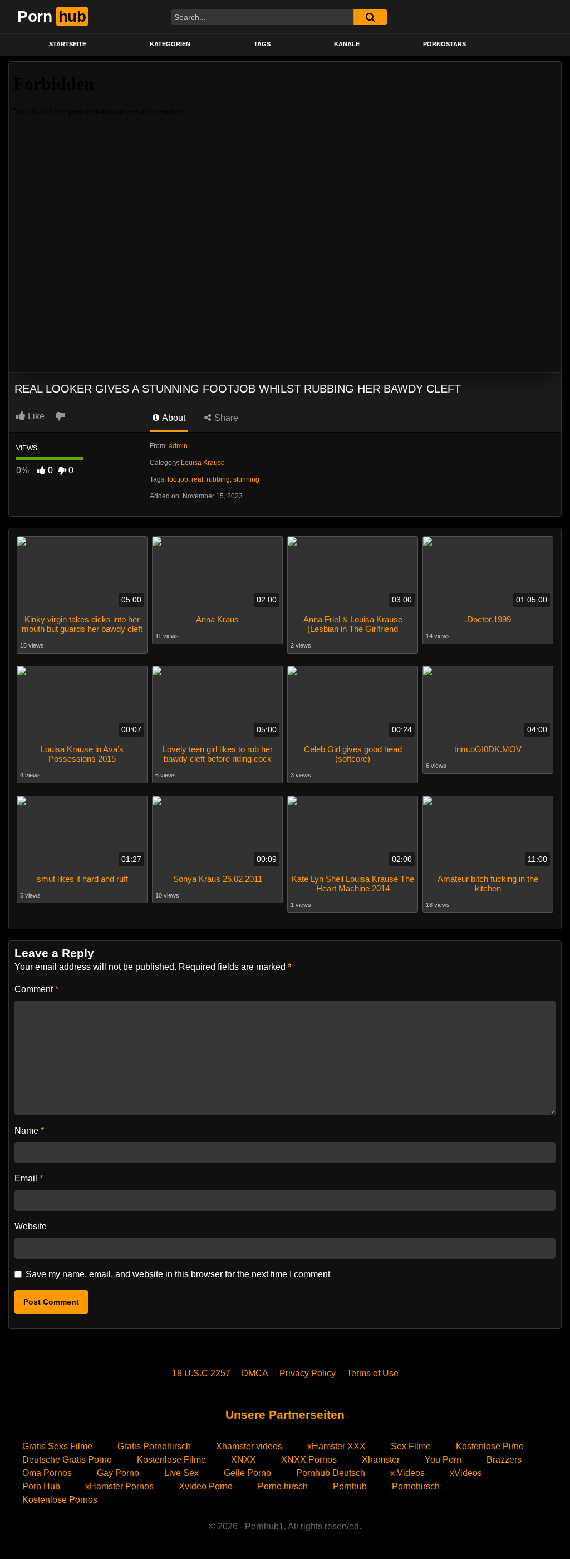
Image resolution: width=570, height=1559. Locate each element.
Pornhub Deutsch (330, 1473)
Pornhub (350, 1486)
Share (225, 418)
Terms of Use (373, 1373)
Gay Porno (118, 1473)
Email (28, 1178)
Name (29, 1130)
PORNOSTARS (444, 44)
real (197, 479)
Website (30, 1226)
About (172, 418)
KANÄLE (347, 44)
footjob (178, 479)
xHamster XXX (336, 1446)
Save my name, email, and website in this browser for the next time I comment (178, 1274)
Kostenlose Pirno (490, 1446)
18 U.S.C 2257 (201, 1373)
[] (370, 17)
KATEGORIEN (170, 44)
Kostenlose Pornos (59, 1499)
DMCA (255, 1373)
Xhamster (381, 1459)
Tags (262, 44)
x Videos (407, 1473)
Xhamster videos (249, 1446)
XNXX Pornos (309, 1459)
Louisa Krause (203, 463)
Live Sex (181, 1473)
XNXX (243, 1459)
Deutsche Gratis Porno (67, 1459)
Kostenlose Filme (171, 1459)
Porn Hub (41, 1486)
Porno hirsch (283, 1486)
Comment (36, 989)
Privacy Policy (307, 1373)
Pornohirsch (416, 1486)
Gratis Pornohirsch (154, 1446)
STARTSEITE (67, 44)
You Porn (443, 1459)
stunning (246, 479)
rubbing (218, 479)
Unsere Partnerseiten (285, 1414)
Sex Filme (411, 1446)
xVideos (466, 1473)
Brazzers (504, 1459)
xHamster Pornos (119, 1486)
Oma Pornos (47, 1473)
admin (178, 446)
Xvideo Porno (206, 1486)
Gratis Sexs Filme (57, 1446)
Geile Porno (247, 1473)
